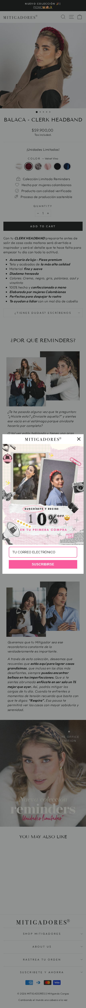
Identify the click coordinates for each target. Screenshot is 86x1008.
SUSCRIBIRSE (43, 564)
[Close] (79, 439)
